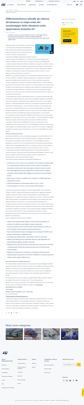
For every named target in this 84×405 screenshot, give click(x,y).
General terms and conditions (8, 387)
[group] (14, 334)
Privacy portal (47, 372)
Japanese (64, 24)
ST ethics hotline (47, 368)
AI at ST (19, 383)
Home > (7, 9)
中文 (78, 1)
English (71, 22)
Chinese (67, 22)
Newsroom (20, 376)
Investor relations (5, 368)
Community (20, 372)
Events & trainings (21, 379)
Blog (3, 383)
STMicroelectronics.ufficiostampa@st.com (17, 296)
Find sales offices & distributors (22, 368)
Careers (3, 380)
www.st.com (39, 284)
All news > (16, 9)
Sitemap (33, 367)
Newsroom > (11, 9)
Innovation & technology (7, 376)
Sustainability (5, 372)
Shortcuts (34, 363)
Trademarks (52, 400)
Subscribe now (67, 40)
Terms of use (36, 400)
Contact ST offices (21, 363)
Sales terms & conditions (44, 400)
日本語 (74, 1)
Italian (63, 22)
